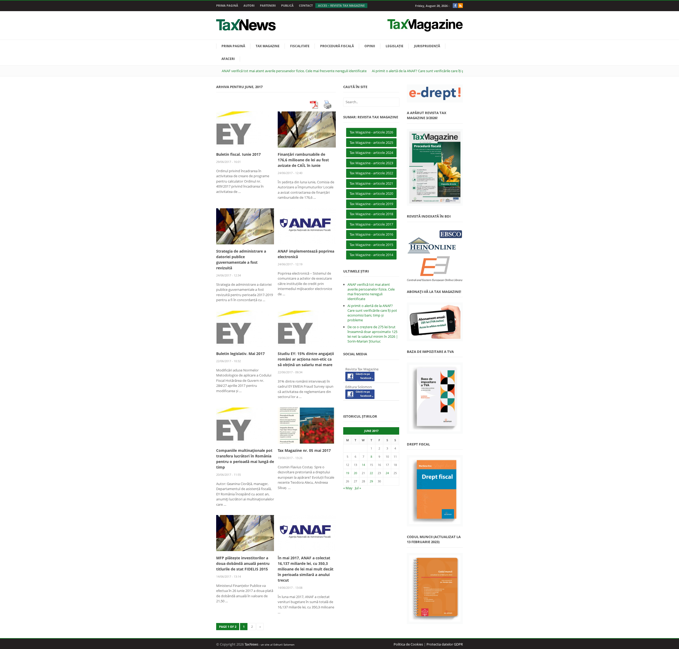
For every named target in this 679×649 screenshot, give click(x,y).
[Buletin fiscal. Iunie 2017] (245, 129)
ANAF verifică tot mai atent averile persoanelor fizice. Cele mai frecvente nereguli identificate (294, 70)
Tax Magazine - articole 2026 (371, 132)
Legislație (394, 46)
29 (371, 481)
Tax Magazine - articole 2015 (371, 244)
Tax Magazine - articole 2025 (371, 142)
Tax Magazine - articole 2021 (371, 183)
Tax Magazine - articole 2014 (371, 254)
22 (371, 473)
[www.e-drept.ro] (435, 93)
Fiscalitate (300, 46)
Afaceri (228, 59)
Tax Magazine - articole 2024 (371, 152)
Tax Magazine (268, 46)
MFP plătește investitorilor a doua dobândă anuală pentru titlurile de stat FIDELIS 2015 (242, 563)
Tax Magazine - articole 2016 (371, 234)
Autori (249, 5)
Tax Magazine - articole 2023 (371, 163)
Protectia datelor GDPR (444, 644)
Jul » (358, 488)
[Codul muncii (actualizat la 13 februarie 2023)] (435, 588)
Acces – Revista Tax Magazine (341, 5)
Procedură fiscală (337, 46)
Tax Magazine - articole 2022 (371, 173)
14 (363, 465)
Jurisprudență (427, 46)
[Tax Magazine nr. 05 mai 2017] (307, 425)
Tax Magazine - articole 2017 (371, 224)
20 (355, 473)
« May (347, 488)
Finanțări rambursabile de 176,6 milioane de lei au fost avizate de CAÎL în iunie (303, 160)
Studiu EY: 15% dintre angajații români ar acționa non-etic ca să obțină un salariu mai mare (306, 359)
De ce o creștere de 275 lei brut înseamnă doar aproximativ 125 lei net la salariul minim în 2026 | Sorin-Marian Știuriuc (372, 334)
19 (347, 473)
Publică (287, 5)
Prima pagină (227, 5)
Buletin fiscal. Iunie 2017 (238, 154)
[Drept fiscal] (435, 490)
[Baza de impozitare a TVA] (435, 398)
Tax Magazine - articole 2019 (371, 203)
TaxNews (251, 644)
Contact (306, 5)
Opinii (369, 46)
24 (387, 473)
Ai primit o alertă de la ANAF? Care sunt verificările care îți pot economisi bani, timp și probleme (446, 70)
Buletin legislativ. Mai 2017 (240, 353)
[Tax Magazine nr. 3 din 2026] (435, 167)
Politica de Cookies (408, 644)
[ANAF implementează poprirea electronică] (307, 226)
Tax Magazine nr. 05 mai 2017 (304, 450)
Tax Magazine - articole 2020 (371, 193)
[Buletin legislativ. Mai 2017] (245, 328)
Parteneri (268, 5)
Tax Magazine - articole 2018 (371, 213)
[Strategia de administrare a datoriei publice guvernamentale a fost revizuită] (245, 226)
